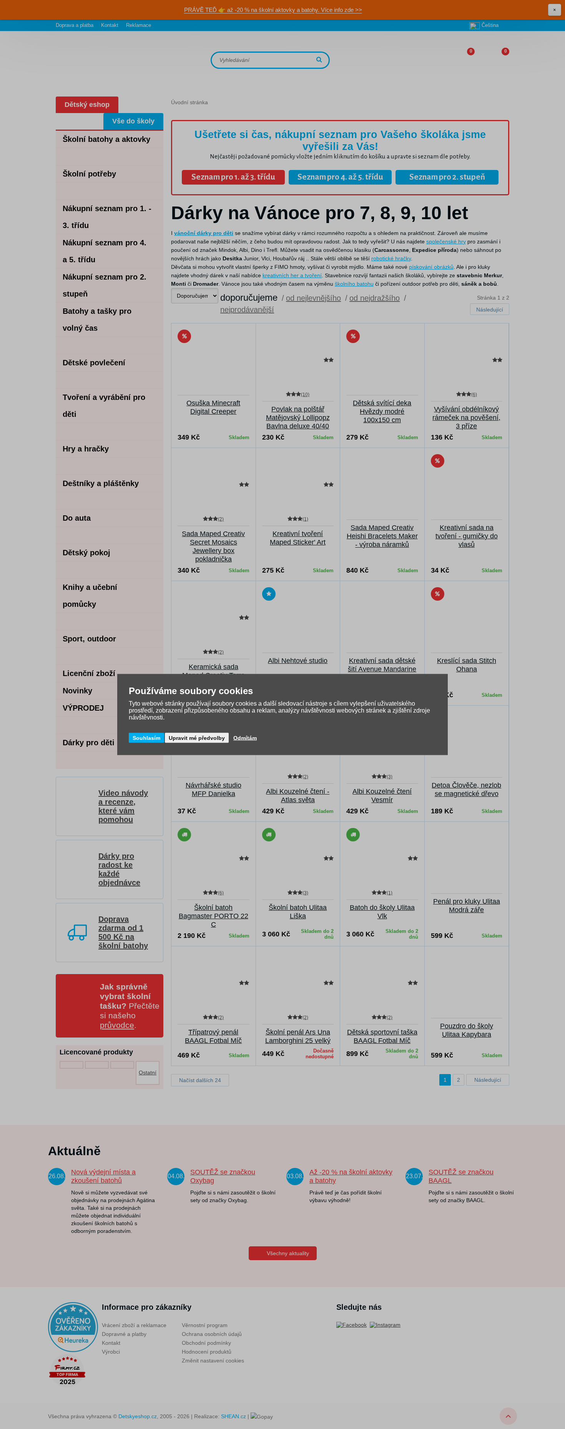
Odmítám (245, 738)
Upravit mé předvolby (197, 738)
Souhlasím (146, 738)
